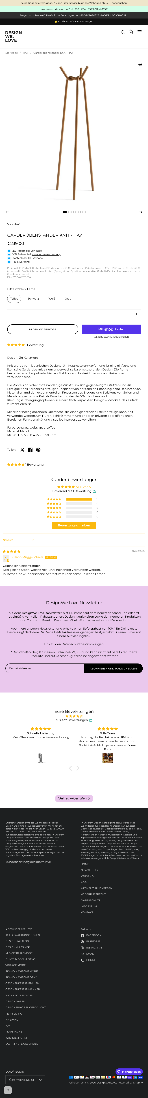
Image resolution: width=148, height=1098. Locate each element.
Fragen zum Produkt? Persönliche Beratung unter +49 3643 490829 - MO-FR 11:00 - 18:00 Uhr (74, 15)
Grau (68, 298)
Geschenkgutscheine (71, 656)
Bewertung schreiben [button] (74, 525)
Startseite (11, 52)
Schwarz (33, 298)
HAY (25, 52)
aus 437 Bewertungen (72, 720)
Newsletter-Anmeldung (46, 254)
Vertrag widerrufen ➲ (74, 798)
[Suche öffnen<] (123, 32)
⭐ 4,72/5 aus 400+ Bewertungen (74, 21)
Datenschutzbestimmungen (83, 644)
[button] (141, 212)
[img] (11, 551)
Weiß (51, 298)
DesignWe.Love (106, 1082)
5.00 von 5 (83, 487)
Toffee (14, 298)
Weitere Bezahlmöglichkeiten (111, 337)
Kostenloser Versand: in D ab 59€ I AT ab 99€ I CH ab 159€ (74, 9)
